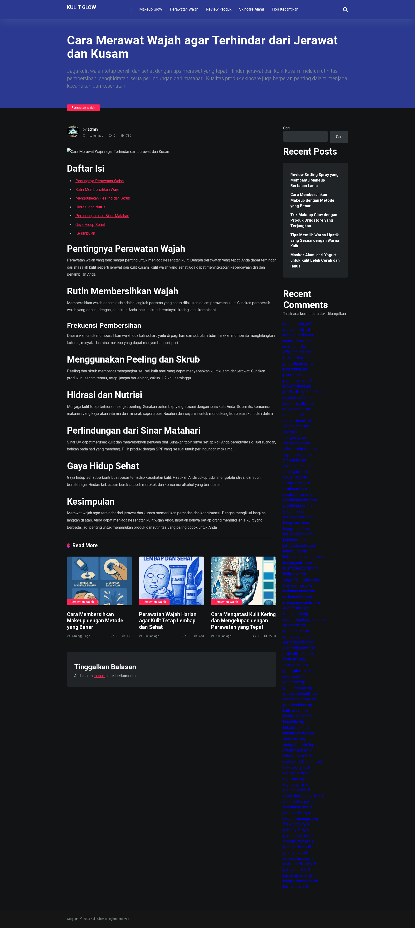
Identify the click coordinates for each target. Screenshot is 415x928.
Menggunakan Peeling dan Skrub (102, 198)
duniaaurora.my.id (297, 807)
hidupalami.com (296, 523)
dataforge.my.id (296, 767)
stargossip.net (295, 437)
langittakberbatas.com (301, 579)
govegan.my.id (295, 852)
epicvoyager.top (296, 636)
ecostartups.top (296, 608)
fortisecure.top (295, 665)
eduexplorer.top (296, 614)
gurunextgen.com (297, 517)
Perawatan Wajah (184, 9)
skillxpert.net (294, 432)
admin (93, 129)
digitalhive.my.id (296, 790)
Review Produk (219, 9)
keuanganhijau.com (298, 562)
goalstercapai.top (297, 687)
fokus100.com (295, 477)
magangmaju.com (297, 585)
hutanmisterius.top (298, 733)
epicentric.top (294, 625)
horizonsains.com (298, 534)
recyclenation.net (297, 409)
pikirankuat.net (295, 369)
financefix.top (294, 659)
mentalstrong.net (297, 323)
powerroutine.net (297, 386)
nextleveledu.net (297, 346)
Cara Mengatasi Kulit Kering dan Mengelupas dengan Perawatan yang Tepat (243, 620)
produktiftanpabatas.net (303, 392)
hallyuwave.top (295, 710)
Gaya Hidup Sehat (90, 224)
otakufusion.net (296, 358)
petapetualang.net (298, 363)
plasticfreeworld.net (300, 380)
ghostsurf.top (294, 676)
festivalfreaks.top (298, 653)
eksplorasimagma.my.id (303, 818)
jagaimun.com (294, 540)
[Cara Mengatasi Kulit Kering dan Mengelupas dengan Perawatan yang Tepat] (243, 581)
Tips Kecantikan (285, 9)
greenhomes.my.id (298, 858)
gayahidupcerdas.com (301, 505)
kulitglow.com (294, 574)
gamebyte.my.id (296, 830)
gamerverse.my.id (298, 835)
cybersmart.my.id (297, 750)
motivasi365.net (296, 329)
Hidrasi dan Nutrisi (90, 207)
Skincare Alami (251, 9)
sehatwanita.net (296, 426)
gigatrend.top (294, 682)
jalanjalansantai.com (299, 545)
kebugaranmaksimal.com (303, 557)
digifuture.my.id (296, 778)
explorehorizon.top (299, 642)
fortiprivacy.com (296, 483)
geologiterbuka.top (299, 670)
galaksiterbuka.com (299, 494)
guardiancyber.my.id (299, 864)
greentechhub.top (297, 705)
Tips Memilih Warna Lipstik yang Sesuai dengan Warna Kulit (314, 240)
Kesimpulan (85, 233)
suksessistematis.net (301, 449)
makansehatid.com (298, 596)
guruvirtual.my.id (296, 869)
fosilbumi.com (295, 488)
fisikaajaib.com (295, 471)
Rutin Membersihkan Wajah (98, 189)
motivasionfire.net (298, 335)
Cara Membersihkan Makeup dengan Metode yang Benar (95, 620)
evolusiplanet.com (298, 466)
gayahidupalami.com (300, 500)
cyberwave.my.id (297, 756)
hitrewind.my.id (295, 887)
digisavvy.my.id (295, 784)
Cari (286, 128)
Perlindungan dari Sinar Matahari (102, 215)
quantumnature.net (298, 397)
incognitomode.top (298, 744)
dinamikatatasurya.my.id (303, 796)
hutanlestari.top (296, 727)
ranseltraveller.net (298, 403)
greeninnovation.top (299, 699)
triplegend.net (294, 460)
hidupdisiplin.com (297, 528)
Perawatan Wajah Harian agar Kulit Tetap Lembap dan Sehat (167, 620)
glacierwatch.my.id (298, 841)
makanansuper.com (299, 591)
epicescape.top (296, 631)
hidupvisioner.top (297, 716)
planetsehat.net (296, 375)
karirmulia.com (295, 551)
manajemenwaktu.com (301, 602)
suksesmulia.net (297, 443)
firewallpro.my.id (296, 824)
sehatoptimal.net (297, 420)
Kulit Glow (81, 7)
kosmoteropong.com (300, 568)
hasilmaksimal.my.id (300, 875)
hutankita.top (293, 722)
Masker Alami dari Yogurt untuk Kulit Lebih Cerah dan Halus (315, 260)
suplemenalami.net (299, 454)
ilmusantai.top (294, 739)
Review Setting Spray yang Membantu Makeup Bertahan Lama (314, 180)
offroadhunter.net (297, 352)
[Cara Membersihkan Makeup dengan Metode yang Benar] (99, 581)
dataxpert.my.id (295, 773)
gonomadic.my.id (297, 847)
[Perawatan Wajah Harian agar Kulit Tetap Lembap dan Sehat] (171, 581)
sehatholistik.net (297, 414)
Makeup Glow (150, 9)
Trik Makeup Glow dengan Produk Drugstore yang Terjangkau (313, 220)
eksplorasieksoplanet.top (304, 619)
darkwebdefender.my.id (302, 761)
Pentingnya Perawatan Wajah (99, 181)
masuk (99, 675)
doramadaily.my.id (298, 801)
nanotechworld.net (298, 341)
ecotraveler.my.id (297, 813)
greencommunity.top (300, 693)
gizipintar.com (294, 511)
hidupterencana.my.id (300, 881)
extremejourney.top (299, 648)
